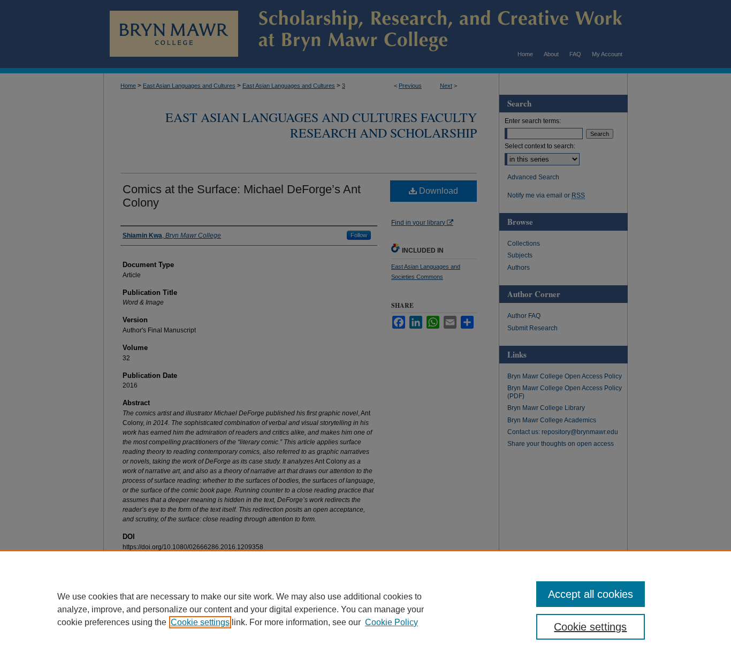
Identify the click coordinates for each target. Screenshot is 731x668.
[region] (365, 609)
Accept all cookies (590, 594)
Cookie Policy (391, 622)
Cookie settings (200, 622)
